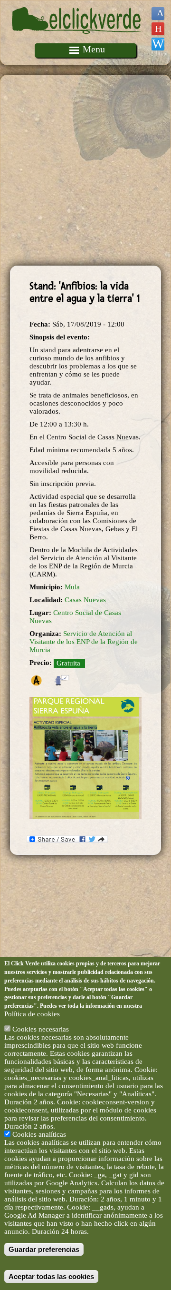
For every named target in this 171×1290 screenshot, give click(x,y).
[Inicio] (77, 39)
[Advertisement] (85, 170)
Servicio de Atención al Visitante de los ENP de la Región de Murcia (83, 642)
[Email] (158, 44)
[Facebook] (158, 13)
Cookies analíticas (39, 1134)
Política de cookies (32, 1014)
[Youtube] (158, 28)
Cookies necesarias (40, 1029)
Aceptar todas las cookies (51, 1276)
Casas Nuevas (85, 600)
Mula (72, 587)
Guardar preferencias (44, 1249)
